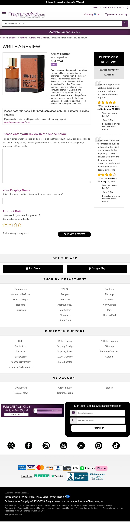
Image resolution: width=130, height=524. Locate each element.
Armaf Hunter (43, 38)
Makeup (109, 294)
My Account (20, 387)
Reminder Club (65, 393)
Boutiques (21, 310)
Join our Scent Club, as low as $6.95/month (65, 2)
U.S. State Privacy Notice (50, 496)
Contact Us (20, 346)
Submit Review (74, 234)
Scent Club (65, 320)
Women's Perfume (20, 294)
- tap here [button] (65, 32)
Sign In (96, 7)
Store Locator (65, 362)
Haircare (20, 304)
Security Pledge (65, 346)
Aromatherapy (65, 304)
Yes (105, 120)
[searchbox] (61, 23)
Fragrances (12, 38)
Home (2, 38)
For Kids (109, 289)
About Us (21, 351)
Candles (109, 299)
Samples (65, 294)
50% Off (65, 289)
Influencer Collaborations (20, 367)
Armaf (32, 38)
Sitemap (109, 346)
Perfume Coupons (109, 351)
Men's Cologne (20, 299)
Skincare (65, 299)
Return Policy (65, 341)
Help (121, 7)
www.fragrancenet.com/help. (17, 122)
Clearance (65, 315)
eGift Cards (21, 356)
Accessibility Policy (21, 362)
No (111, 120)
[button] (5, 14)
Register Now (21, 393)
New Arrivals (109, 304)
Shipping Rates (65, 351)
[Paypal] (58, 468)
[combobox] (65, 23)
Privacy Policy (27, 496)
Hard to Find (109, 315)
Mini (109, 310)
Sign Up (99, 428)
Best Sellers (65, 310)
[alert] (92, 14)
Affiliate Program (109, 341)
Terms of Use (12, 496)
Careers (109, 356)
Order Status (109, 7)
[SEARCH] (125, 23)
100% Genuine (65, 356)
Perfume (24, 38)
